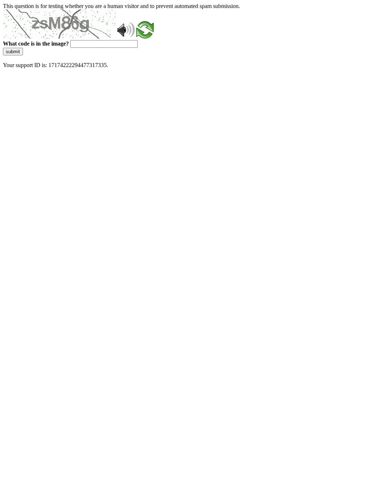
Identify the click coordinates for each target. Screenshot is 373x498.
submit (13, 51)
